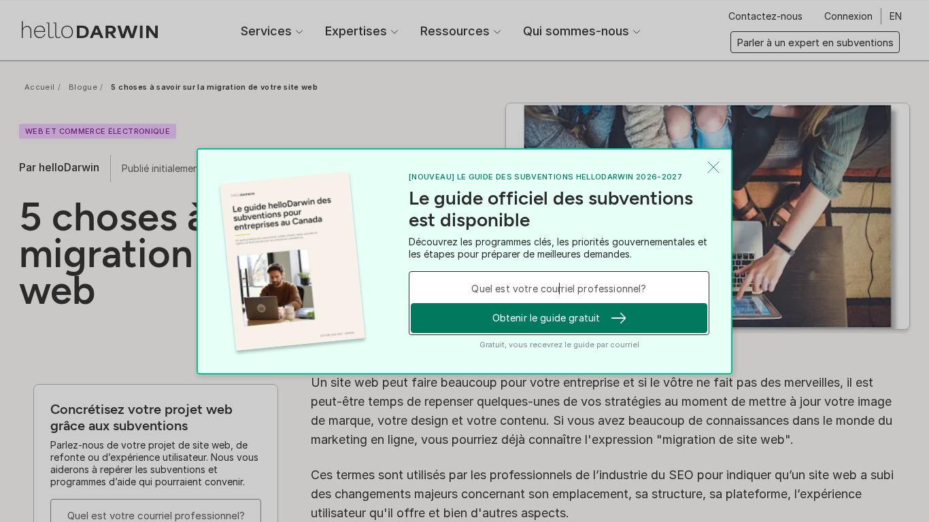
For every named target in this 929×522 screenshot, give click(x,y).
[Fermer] (713, 167)
